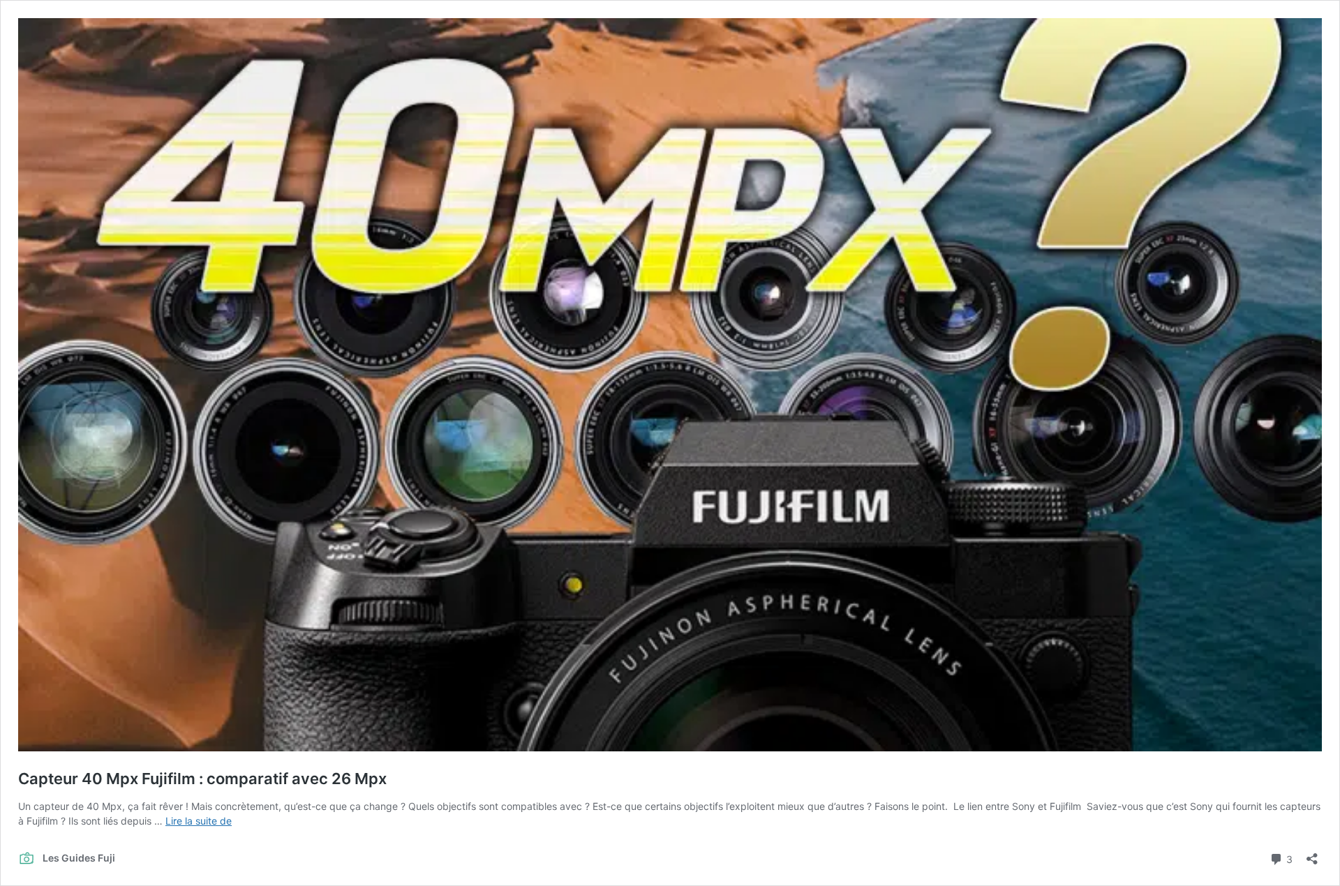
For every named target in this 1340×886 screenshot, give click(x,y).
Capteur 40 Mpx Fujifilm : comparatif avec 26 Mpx (202, 778)
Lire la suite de (198, 821)
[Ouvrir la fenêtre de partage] (1312, 854)
